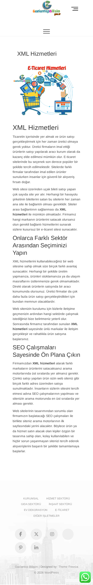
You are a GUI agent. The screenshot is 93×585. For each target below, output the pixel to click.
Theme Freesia (68, 566)
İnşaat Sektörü (60, 504)
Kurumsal (31, 498)
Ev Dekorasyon (35, 510)
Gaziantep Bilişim (26, 566)
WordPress (51, 572)
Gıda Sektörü (31, 504)
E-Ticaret (62, 510)
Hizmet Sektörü (58, 498)
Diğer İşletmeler (46, 515)
